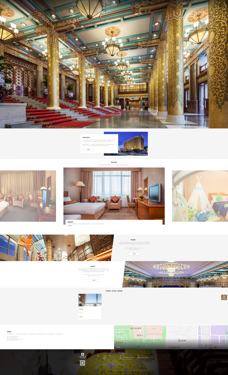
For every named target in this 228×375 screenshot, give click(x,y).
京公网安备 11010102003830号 (143, 370)
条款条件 (104, 355)
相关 (104, 353)
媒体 (98, 353)
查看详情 (81, 316)
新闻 (110, 355)
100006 (122, 355)
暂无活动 (81, 309)
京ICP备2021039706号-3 (132, 370)
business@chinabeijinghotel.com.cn (127, 357)
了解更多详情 (70, 225)
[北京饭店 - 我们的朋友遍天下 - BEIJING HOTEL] (114, 3)
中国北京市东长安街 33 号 (124, 353)
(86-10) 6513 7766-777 (142, 357)
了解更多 (88, 149)
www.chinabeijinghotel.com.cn (126, 358)
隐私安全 (104, 358)
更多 (110, 353)
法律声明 (104, 357)
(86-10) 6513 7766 (142, 355)
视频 (98, 355)
